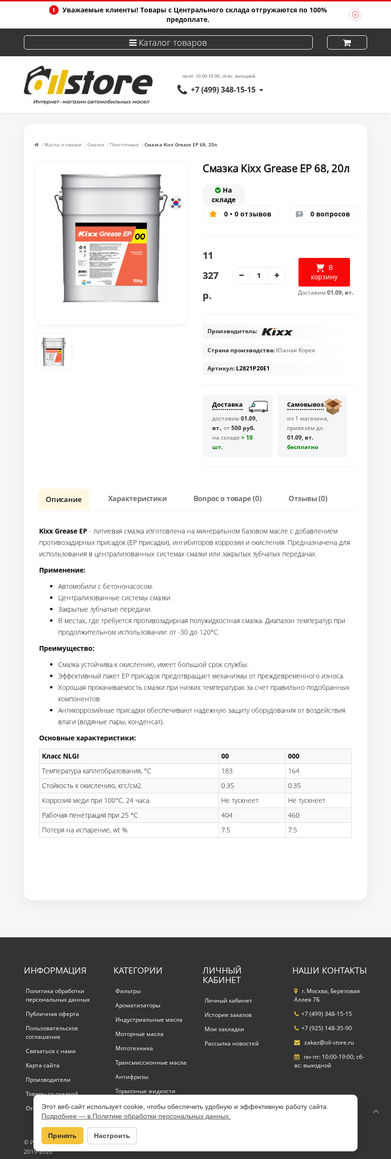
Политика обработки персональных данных (58, 995)
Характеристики (137, 498)
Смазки (95, 144)
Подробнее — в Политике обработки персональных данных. (136, 1116)
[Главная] (36, 144)
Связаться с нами (51, 1051)
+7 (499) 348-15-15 (223, 89)
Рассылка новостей (232, 1043)
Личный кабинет (228, 1000)
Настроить (112, 1135)
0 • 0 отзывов (248, 213)
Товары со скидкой (52, 1094)
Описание (64, 499)
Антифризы (131, 1077)
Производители (48, 1080)
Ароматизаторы (137, 1005)
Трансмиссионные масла (150, 1062)
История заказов (228, 1015)
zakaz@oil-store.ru (328, 1042)
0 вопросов (330, 213)
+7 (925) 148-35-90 (326, 1028)
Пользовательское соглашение (52, 1032)
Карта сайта (43, 1065)
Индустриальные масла (149, 1019)
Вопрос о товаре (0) (228, 498)
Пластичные (124, 144)
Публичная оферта (52, 1014)
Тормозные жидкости (145, 1091)
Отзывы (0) (308, 498)
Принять (62, 1135)
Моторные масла (139, 1034)
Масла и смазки (63, 144)
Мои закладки (224, 1029)
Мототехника (134, 1048)
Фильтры (128, 991)
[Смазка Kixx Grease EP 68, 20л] (53, 351)
